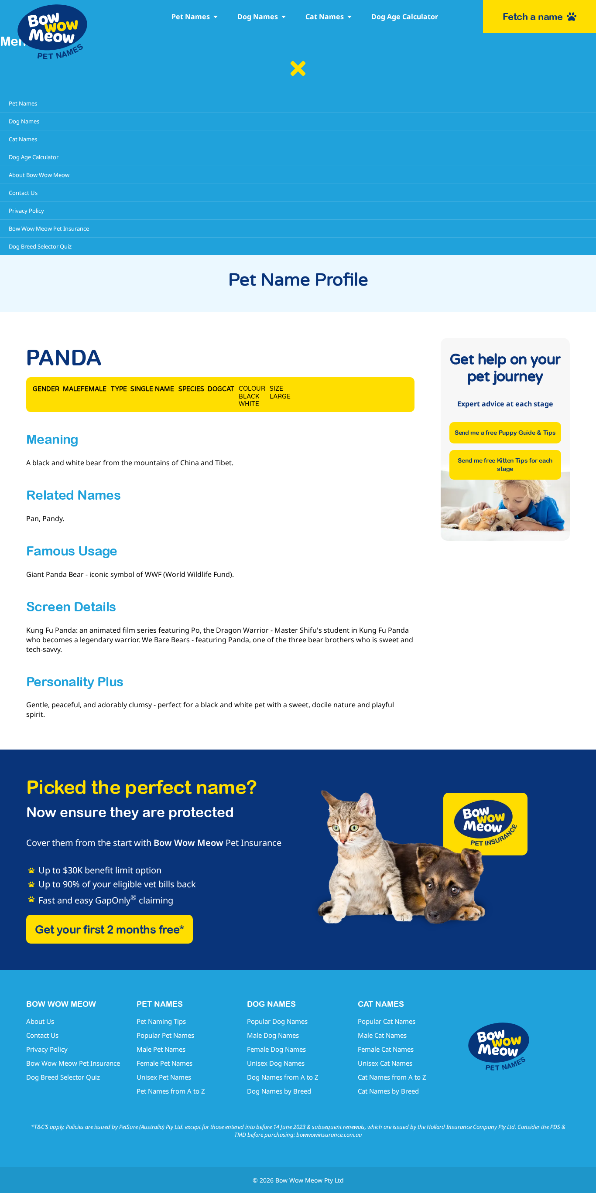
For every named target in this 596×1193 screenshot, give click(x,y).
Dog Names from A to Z (283, 1077)
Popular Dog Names (277, 1021)
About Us (40, 1021)
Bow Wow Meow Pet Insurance (73, 1063)
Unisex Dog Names (276, 1063)
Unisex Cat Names (385, 1063)
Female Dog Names (276, 1049)
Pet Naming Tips (161, 1021)
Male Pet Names (161, 1049)
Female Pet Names (164, 1063)
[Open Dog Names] (283, 16)
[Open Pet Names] (215, 16)
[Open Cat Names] (349, 16)
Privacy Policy (47, 1049)
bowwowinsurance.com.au (329, 1134)
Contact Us (42, 1035)
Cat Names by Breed (388, 1091)
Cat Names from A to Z (392, 1077)
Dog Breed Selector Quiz (63, 1077)
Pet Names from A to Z (171, 1091)
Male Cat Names (382, 1035)
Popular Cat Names (386, 1021)
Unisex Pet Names (164, 1077)
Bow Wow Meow (188, 843)
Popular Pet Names (165, 1035)
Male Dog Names (273, 1035)
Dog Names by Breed (279, 1091)
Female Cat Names (386, 1049)
